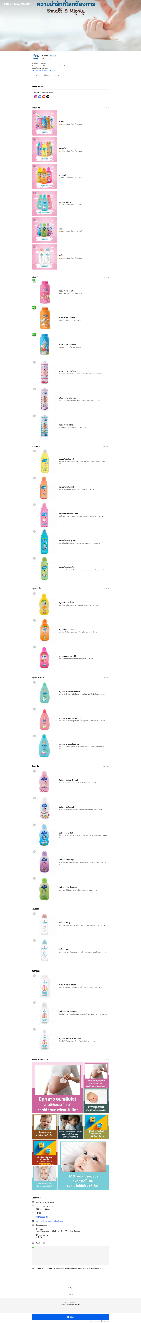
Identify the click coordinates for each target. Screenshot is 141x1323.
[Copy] (100, 1268)
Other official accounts (73, 1304)
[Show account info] (52, 56)
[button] (47, 75)
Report (63, 1304)
